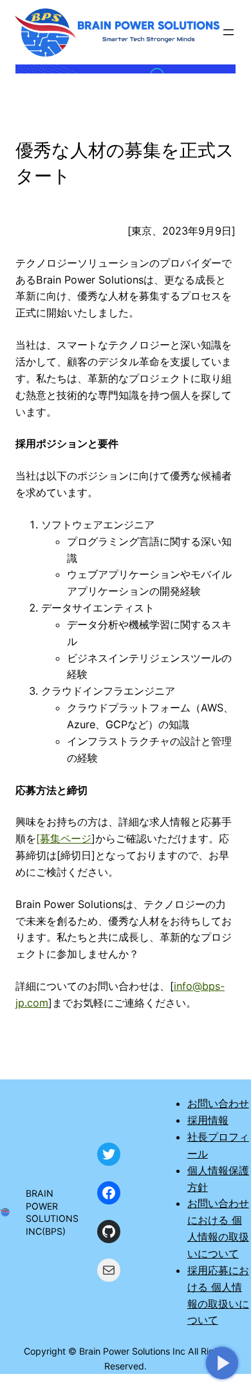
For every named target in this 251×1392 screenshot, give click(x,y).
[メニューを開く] (228, 32)
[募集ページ (63, 838)
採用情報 (207, 1120)
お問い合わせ (218, 1103)
